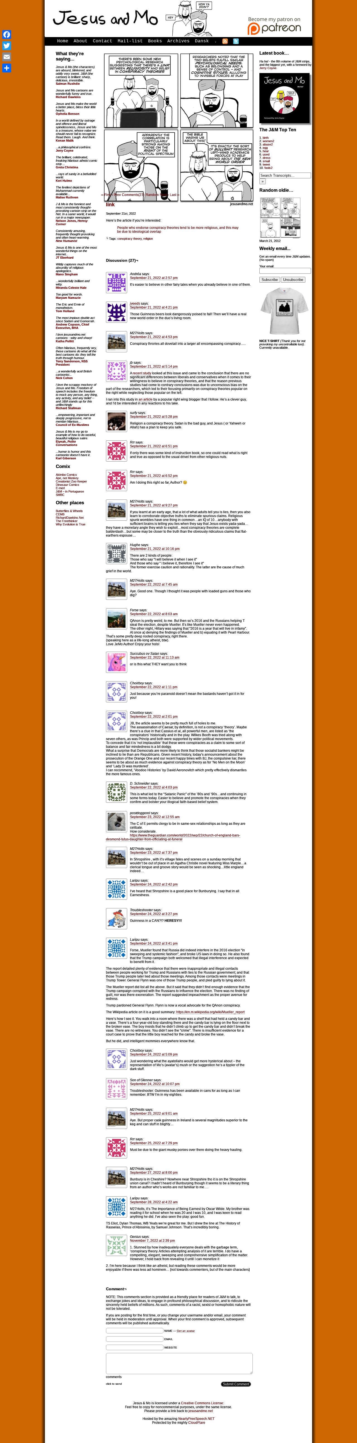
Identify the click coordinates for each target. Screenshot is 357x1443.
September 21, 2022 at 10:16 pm (155, 549)
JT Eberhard (65, 257)
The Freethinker (67, 521)
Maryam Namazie (68, 297)
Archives (178, 41)
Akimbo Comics (66, 474)
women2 (268, 141)
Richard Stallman (68, 408)
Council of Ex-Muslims (72, 424)
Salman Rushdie (68, 83)
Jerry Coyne (267, 68)
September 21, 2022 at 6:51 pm (154, 446)
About (81, 41)
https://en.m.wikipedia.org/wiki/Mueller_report (210, 1012)
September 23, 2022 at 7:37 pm (154, 853)
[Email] (6, 56)
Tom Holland (65, 311)
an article (146, 399)
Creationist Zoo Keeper (71, 481)
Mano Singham (67, 274)
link (110, 204)
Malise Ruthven (67, 197)
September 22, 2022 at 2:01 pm (154, 717)
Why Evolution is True (70, 524)
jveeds (135, 303)
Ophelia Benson (67, 113)
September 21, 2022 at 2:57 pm (154, 278)
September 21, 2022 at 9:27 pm (154, 505)
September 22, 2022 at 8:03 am (154, 614)
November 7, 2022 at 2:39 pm (152, 1241)
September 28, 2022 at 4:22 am (154, 1202)
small (266, 161)
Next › (164, 195)
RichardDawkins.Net (70, 517)
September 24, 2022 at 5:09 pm (154, 1054)
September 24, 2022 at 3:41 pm (154, 943)
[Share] (6, 68)
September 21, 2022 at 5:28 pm (154, 417)
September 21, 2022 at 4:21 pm (154, 307)
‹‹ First (106, 195)
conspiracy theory (129, 238)
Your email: (266, 266)
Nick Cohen (64, 378)
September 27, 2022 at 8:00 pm (154, 1173)
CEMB (60, 514)
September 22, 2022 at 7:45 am (154, 584)
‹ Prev (116, 195)
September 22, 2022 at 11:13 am (154, 657)
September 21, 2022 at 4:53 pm (154, 337)
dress (267, 157)
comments (114, 1377)
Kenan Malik (65, 140)
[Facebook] (6, 34)
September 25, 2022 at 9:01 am (154, 1113)
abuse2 (268, 144)
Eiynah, (66, 443)
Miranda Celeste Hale (71, 287)
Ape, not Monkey (67, 478)
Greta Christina (67, 167)
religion (148, 238)
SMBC (60, 494)
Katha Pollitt (65, 341)
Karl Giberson (66, 458)
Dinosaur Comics (67, 484)
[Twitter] (6, 45)
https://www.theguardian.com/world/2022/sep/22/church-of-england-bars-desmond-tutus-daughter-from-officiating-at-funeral (173, 837)
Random (152, 195)
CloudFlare (196, 1423)
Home (62, 41)
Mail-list (130, 41)
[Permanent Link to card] (280, 237)
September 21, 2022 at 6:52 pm (154, 476)
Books (155, 41)
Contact (102, 41)
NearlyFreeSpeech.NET (196, 1419)
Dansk (202, 41)
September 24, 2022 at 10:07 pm (155, 1084)
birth (266, 137)
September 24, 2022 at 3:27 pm (154, 914)
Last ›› (174, 195)
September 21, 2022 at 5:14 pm (154, 366)
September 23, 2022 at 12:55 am (155, 817)
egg (265, 147)
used (266, 154)
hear (266, 151)
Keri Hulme (64, 180)
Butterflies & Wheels (69, 511)
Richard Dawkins (68, 97)
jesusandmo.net (201, 1411)
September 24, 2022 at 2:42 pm (154, 884)
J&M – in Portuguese (70, 491)
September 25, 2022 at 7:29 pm (154, 1143)
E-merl (60, 488)
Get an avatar (186, 1330)
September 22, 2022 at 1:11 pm (153, 687)
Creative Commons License (202, 1403)
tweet (266, 164)
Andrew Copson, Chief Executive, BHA (72, 326)
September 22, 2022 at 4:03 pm (154, 787)
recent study (142, 373)
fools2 (268, 167)
